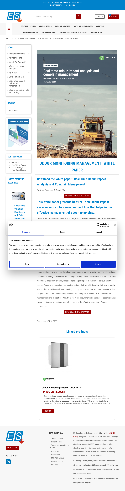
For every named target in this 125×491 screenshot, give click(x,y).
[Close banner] (115, 225)
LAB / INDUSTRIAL (48, 32)
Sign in (99, 16)
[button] (9, 210)
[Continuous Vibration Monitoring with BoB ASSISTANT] (18, 195)
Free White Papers (18, 165)
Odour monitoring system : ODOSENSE (61, 387)
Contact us (55, 454)
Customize (61, 264)
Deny (27, 264)
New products (57, 461)
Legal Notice (56, 442)
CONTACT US (12, 448)
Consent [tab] (26, 232)
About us (55, 451)
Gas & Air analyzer (62, 26)
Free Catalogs (17, 167)
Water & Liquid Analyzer (83, 26)
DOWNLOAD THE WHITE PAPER (77, 196)
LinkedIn (8, 461)
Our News (15, 163)
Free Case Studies (18, 170)
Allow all (98, 264)
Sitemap (54, 465)
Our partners (96, 32)
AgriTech (100, 26)
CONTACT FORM (56, 5)
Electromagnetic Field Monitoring (73, 32)
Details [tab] (63, 232)
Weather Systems (28, 26)
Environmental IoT (30, 32)
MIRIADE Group (57, 458)
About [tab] (99, 232)
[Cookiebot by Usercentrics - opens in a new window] (98, 225)
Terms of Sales (57, 438)
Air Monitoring (45, 26)
